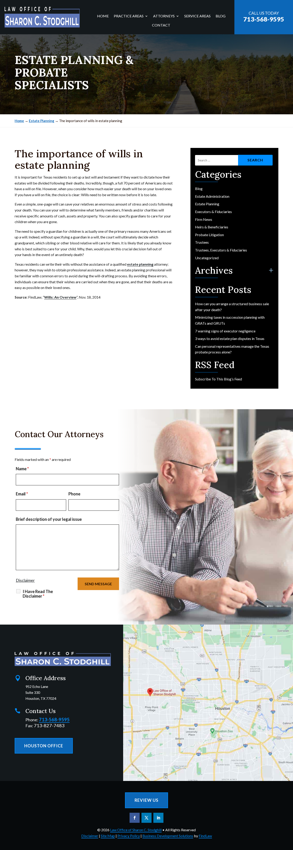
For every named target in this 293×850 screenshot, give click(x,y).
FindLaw (205, 836)
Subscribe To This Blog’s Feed (218, 379)
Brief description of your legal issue (49, 519)
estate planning (140, 264)
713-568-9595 (263, 19)
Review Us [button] (146, 800)
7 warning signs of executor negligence (225, 331)
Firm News (203, 219)
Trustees (202, 242)
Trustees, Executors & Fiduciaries (221, 250)
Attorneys (164, 16)
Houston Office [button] (43, 745)
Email (22, 493)
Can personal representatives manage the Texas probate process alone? (232, 349)
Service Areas (197, 16)
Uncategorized (207, 258)
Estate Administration (212, 196)
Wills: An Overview (60, 297)
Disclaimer (25, 580)
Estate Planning (207, 204)
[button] (288, 816)
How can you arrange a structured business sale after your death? (232, 307)
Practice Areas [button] (129, 16)
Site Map (108, 836)
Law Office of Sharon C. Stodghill (136, 830)
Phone (74, 493)
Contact (161, 25)
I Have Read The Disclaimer (38, 593)
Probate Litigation (209, 235)
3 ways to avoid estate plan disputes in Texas (229, 338)
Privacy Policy (128, 836)
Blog (220, 16)
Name (22, 468)
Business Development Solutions (167, 836)
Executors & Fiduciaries (213, 211)
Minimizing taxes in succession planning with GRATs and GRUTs (230, 320)
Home (103, 16)
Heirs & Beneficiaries (211, 227)
